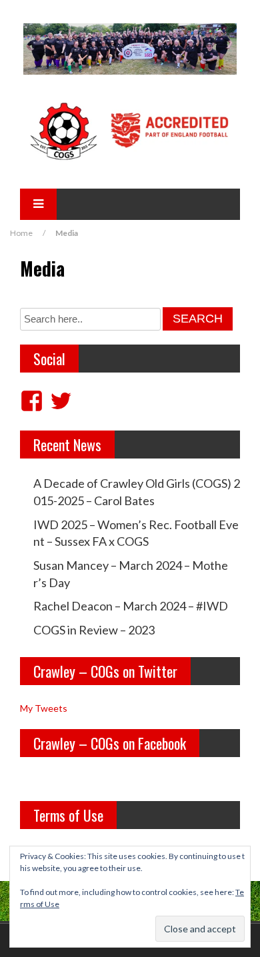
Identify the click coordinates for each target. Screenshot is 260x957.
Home (21, 233)
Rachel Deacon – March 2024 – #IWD (130, 605)
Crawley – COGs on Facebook (109, 743)
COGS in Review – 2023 (94, 629)
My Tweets (43, 708)
